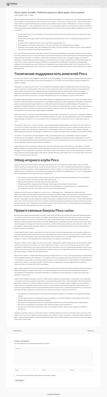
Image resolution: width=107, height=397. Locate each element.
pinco (37, 198)
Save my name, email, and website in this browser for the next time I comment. (36, 375)
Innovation (82, 4)
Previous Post (16, 330)
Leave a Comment (18, 15)
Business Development (62, 4)
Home (45, 4)
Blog (89, 4)
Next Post (91, 330)
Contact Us (96, 4)
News (25, 15)
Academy (73, 4)
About (51, 4)
